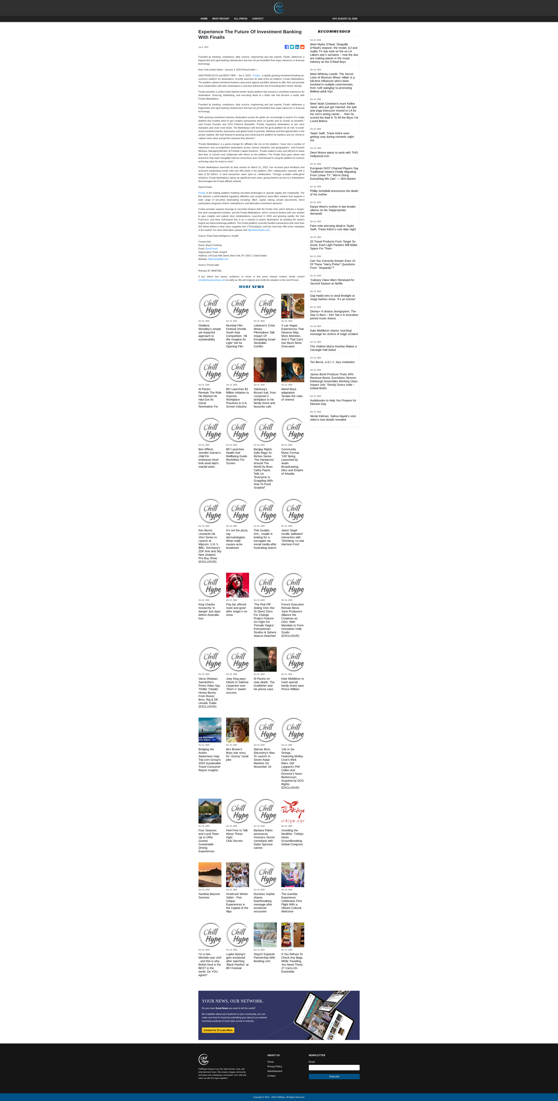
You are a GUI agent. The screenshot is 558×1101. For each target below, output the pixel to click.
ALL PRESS (240, 18)
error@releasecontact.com (212, 280)
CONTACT (258, 18)
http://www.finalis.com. (258, 230)
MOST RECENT (220, 18)
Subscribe (334, 1076)
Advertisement (274, 1071)
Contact (271, 1076)
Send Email (211, 248)
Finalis (256, 75)
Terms (270, 1062)
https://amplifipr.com (218, 259)
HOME (204, 18)
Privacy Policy (274, 1066)
